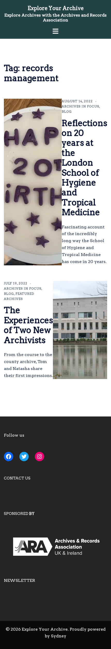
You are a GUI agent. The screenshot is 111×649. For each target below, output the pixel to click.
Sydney (58, 635)
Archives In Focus (80, 106)
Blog (67, 111)
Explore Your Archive (56, 8)
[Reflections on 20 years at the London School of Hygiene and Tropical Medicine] (33, 182)
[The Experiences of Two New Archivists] (80, 330)
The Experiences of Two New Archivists (28, 325)
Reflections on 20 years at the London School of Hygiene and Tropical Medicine (84, 168)
